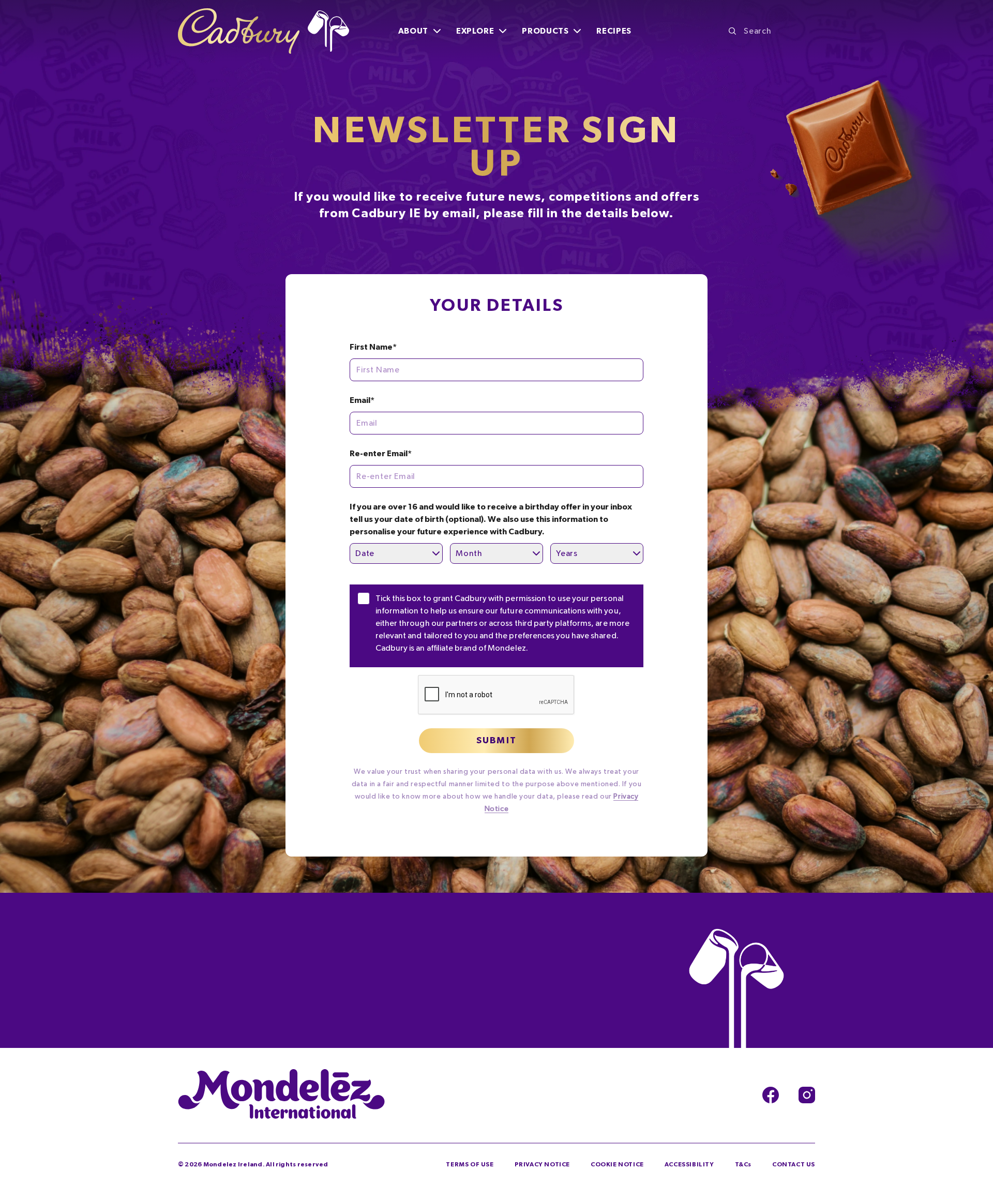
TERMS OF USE (469, 1164)
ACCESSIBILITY (689, 1164)
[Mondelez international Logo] (281, 1095)
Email (362, 400)
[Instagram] (807, 1095)
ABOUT (413, 31)
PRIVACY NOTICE (542, 1164)
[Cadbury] (263, 31)
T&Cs (743, 1164)
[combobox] (772, 31)
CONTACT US (793, 1164)
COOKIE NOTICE (617, 1164)
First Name (373, 347)
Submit (496, 740)
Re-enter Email (381, 453)
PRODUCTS (545, 31)
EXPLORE (475, 31)
